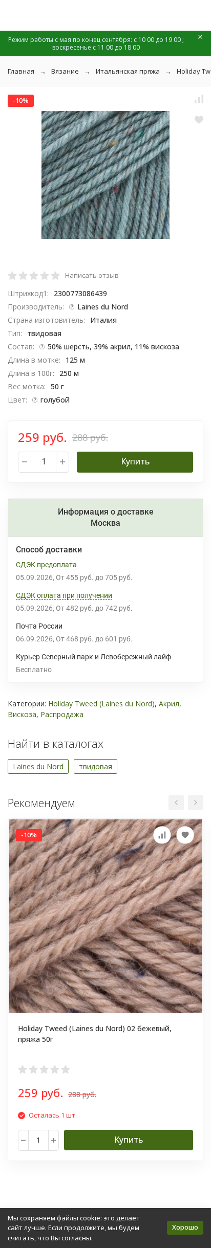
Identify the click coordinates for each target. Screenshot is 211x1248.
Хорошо (185, 1227)
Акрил (169, 703)
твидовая (95, 766)
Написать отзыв (92, 275)
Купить (135, 461)
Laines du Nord (38, 766)
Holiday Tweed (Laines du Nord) (101, 703)
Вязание (65, 71)
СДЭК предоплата (46, 565)
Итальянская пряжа (128, 71)
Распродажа (61, 714)
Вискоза (22, 714)
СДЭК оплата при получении (64, 595)
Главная (21, 71)
